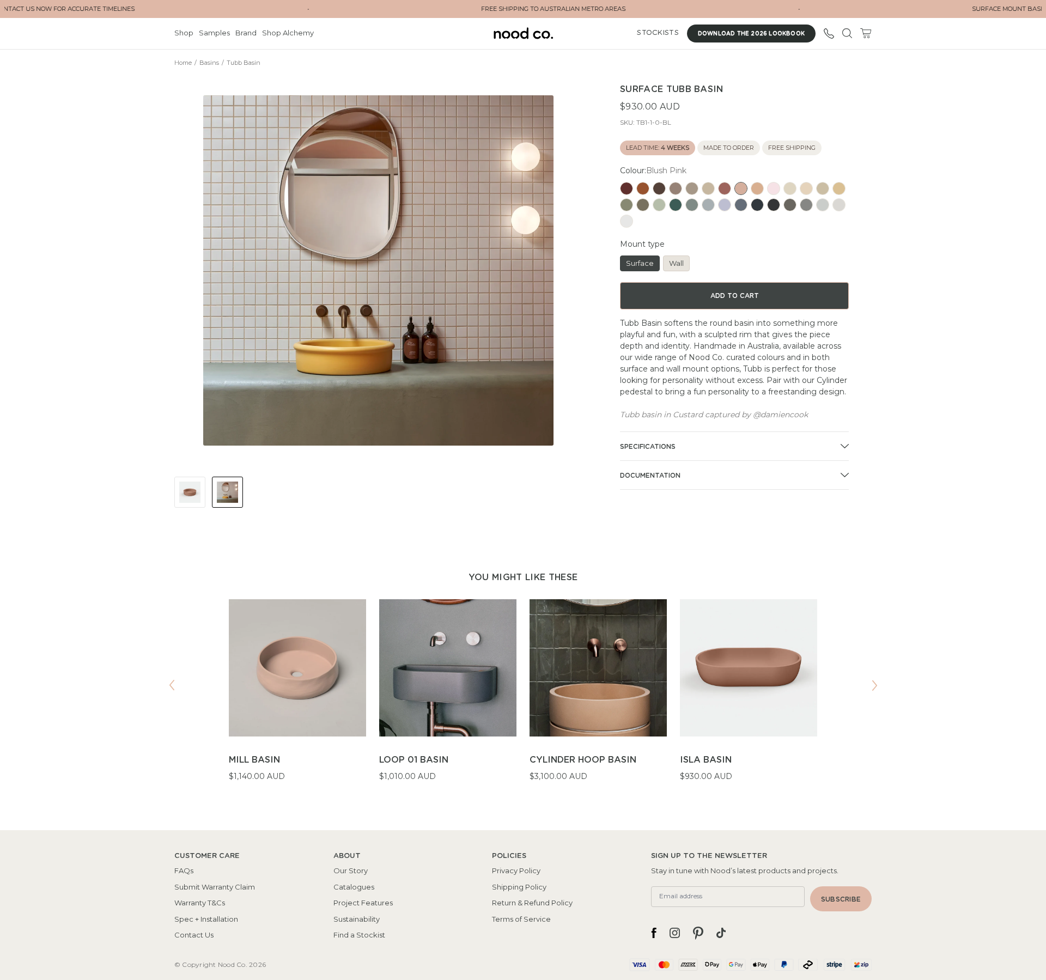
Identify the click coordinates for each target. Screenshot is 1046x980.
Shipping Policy (519, 886)
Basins (209, 62)
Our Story (350, 870)
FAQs (183, 870)
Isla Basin (706, 760)
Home (183, 62)
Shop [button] (183, 32)
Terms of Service (521, 919)
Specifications (648, 446)
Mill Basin (254, 760)
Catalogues (353, 886)
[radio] (626, 188)
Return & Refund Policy (532, 902)
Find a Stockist (359, 934)
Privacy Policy (516, 870)
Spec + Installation (206, 919)
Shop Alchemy (288, 32)
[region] (523, 697)
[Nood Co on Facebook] (653, 933)
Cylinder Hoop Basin (583, 760)
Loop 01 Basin (413, 760)
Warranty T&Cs (199, 902)
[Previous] (171, 685)
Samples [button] (214, 32)
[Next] (874, 685)
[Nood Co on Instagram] (675, 933)
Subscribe (841, 899)
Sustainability (356, 919)
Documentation (650, 475)
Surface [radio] (640, 263)
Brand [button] (246, 32)
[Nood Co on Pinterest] (698, 933)
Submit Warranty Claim (214, 886)
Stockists (657, 32)
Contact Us (194, 934)
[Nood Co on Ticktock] (721, 933)
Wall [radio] (676, 263)
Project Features (363, 902)
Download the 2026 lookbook (751, 33)
